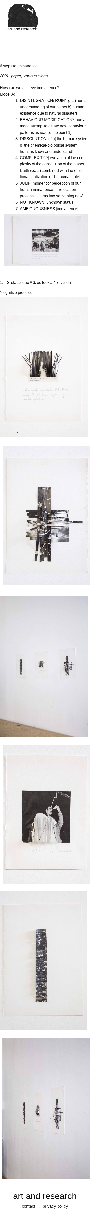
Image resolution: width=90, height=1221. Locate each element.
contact (28, 1206)
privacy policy (55, 1206)
